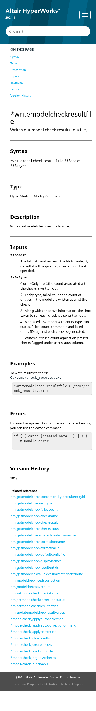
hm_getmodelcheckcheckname (34, 516)
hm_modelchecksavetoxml (30, 586)
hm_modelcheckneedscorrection (35, 580)
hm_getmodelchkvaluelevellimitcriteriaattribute (46, 574)
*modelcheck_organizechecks (33, 657)
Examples (16, 82)
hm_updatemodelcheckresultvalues (37, 612)
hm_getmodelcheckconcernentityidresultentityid (47, 496)
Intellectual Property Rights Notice (35, 684)
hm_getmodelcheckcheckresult (34, 522)
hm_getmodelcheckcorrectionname (37, 541)
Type (13, 63)
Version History (20, 95)
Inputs (14, 76)
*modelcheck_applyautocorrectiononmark (43, 625)
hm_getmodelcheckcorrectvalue (34, 548)
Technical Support (73, 684)
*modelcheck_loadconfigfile (31, 651)
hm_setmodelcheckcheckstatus (34, 593)
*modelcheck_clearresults (30, 638)
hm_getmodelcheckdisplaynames (35, 560)
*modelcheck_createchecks (31, 644)
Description (18, 70)
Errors (14, 89)
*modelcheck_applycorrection (33, 631)
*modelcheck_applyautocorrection (36, 619)
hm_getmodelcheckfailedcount (34, 509)
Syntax (14, 57)
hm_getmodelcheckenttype (31, 503)
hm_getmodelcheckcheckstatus (34, 528)
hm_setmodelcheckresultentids (34, 606)
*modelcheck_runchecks (29, 664)
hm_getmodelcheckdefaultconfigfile (37, 554)
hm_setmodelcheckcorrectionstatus (37, 599)
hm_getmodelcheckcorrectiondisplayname (43, 535)
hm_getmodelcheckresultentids (34, 567)
